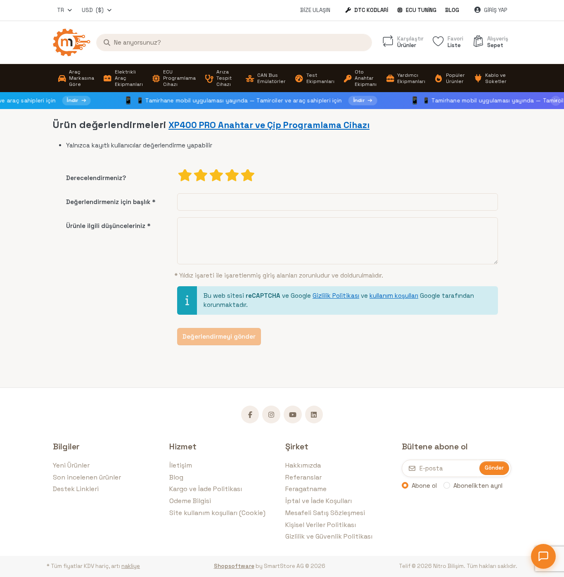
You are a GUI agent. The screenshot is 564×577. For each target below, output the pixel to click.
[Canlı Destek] (543, 556)
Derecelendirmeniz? (96, 178)
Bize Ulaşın (315, 10)
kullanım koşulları (394, 295)
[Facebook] (250, 415)
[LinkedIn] (314, 415)
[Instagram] (271, 415)
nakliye (130, 566)
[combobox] (65, 10)
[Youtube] (293, 415)
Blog (452, 10)
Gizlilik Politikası (336, 295)
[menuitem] (76, 78)
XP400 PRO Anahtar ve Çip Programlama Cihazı (269, 125)
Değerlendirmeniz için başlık (108, 202)
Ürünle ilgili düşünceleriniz (105, 226)
